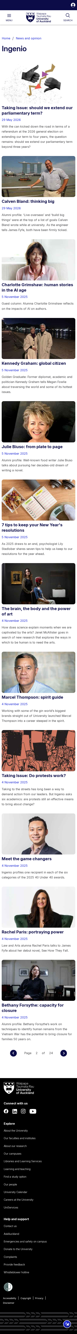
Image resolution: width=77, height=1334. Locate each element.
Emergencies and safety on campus (25, 1241)
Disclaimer (8, 1302)
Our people (10, 1184)
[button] (73, 5)
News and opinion (28, 38)
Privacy (39, 1298)
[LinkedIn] (14, 1111)
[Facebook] (6, 1111)
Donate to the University (18, 1249)
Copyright (26, 1298)
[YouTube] (33, 1111)
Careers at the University (18, 1199)
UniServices (11, 1207)
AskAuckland (11, 1233)
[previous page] (13, 1053)
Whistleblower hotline (16, 1272)
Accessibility (9, 1298)
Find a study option (15, 1176)
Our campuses (12, 1153)
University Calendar (15, 1192)
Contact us (10, 1226)
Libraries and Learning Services (23, 1161)
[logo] (38, 18)
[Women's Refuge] (8, 1290)
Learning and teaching (17, 1169)
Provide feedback (14, 1264)
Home (6, 38)
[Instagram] (23, 1111)
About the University (16, 1130)
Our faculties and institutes (20, 1138)
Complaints (10, 1256)
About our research (15, 1146)
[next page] (63, 1053)
